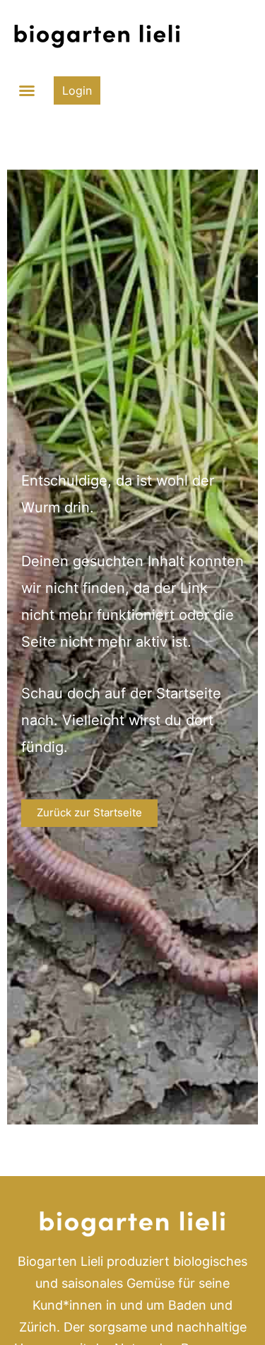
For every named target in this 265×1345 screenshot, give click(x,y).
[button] (27, 90)
